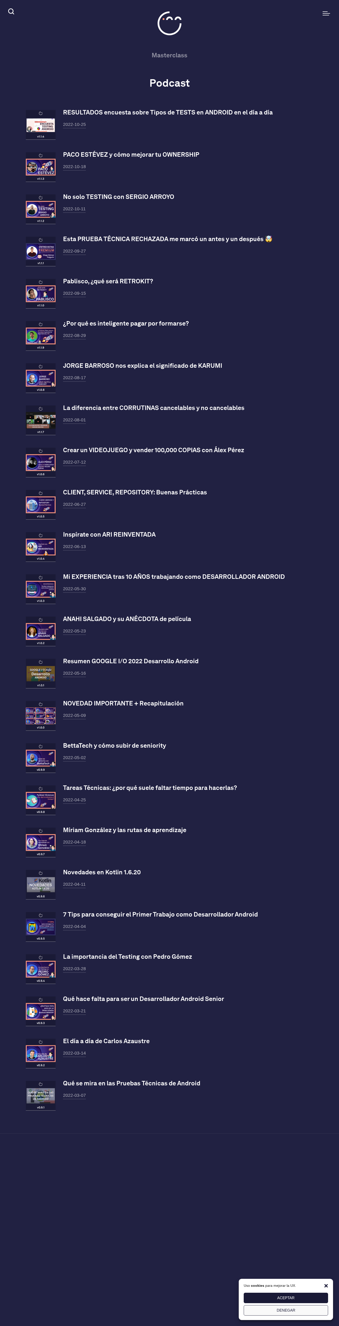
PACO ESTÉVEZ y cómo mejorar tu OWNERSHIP (131, 154)
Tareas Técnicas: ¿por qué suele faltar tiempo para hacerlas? (150, 787)
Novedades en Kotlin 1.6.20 (102, 872)
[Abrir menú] (326, 13)
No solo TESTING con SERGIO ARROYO (118, 196)
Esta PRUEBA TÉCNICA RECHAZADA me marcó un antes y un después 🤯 (167, 239)
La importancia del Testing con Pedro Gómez (127, 956)
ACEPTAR (286, 1298)
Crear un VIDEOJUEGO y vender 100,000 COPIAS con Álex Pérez (153, 450)
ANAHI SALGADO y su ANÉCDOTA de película (127, 619)
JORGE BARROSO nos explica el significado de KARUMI (142, 365)
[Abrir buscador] (10, 12)
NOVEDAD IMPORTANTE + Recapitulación (123, 703)
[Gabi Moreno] (169, 23)
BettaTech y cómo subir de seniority (114, 745)
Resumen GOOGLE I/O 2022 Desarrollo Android (131, 661)
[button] (326, 1285)
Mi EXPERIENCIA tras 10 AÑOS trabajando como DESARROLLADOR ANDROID (174, 576)
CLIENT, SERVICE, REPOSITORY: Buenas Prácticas (135, 492)
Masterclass (169, 55)
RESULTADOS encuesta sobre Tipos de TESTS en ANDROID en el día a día (168, 112)
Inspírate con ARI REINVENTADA (109, 534)
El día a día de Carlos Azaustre (106, 1041)
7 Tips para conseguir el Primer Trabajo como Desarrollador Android (160, 914)
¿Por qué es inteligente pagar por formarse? (126, 323)
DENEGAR (286, 1310)
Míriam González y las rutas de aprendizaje (124, 830)
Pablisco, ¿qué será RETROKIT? (108, 281)
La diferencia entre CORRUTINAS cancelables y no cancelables (153, 407)
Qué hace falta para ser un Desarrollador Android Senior (143, 998)
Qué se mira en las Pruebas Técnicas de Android (131, 1083)
